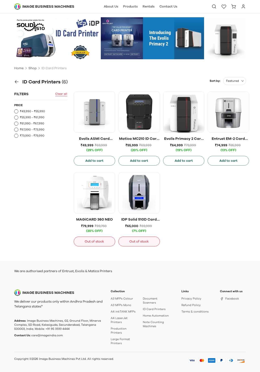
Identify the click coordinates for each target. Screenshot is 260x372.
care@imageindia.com (47, 335)
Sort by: (215, 81)
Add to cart (94, 161)
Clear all (61, 94)
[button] (214, 6)
